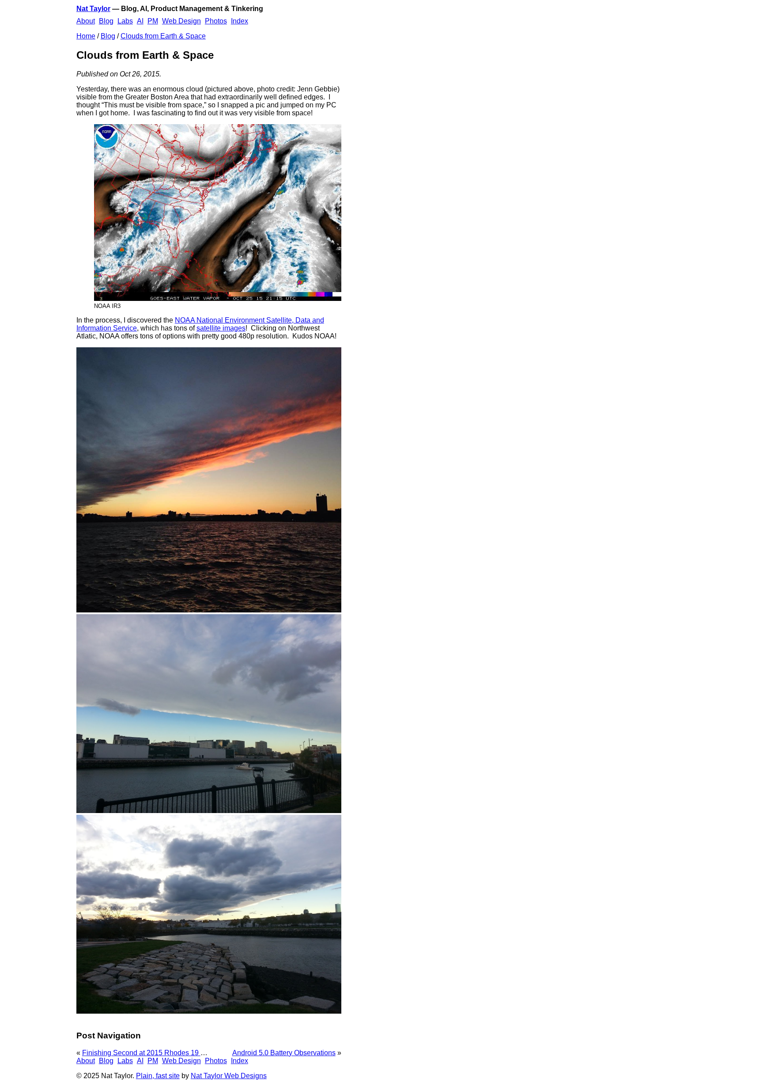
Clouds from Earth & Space (163, 36)
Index (239, 21)
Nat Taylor (93, 8)
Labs (125, 21)
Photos (216, 21)
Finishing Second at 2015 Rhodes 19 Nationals (156, 1053)
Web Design (181, 21)
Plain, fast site (158, 1075)
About (85, 21)
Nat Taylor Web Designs (229, 1075)
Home (85, 36)
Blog (106, 21)
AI (140, 21)
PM (152, 21)
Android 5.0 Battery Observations (284, 1053)
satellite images (221, 328)
